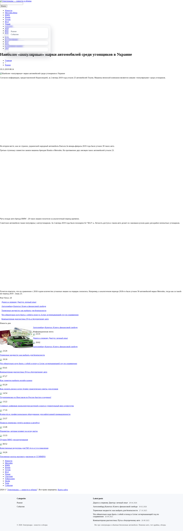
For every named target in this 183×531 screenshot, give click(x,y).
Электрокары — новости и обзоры (22, 490)
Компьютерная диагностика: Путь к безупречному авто (25, 319)
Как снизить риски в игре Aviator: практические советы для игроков (29, 389)
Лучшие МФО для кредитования (14, 440)
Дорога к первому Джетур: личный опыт (18, 302)
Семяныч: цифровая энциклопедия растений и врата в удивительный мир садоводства (37, 406)
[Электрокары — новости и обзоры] (15, 1)
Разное (8, 65)
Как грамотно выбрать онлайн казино (16, 380)
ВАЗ (7, 22)
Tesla (7, 483)
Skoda (7, 481)
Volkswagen (10, 479)
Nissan (7, 24)
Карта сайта (63, 490)
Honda (7, 17)
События (9, 485)
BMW (7, 15)
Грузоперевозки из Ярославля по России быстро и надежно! (25, 397)
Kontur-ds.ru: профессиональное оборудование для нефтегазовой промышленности (35, 414)
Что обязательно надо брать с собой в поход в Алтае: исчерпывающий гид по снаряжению (40, 315)
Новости (8, 10)
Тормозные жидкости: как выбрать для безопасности (23, 310)
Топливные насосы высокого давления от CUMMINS (23, 456)
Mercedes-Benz (11, 13)
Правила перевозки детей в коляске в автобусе (20, 423)
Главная (8, 60)
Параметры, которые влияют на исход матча (19, 431)
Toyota (7, 19)
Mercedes (9, 463)
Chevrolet (9, 476)
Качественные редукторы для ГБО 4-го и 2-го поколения (24, 448)
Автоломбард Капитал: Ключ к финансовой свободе (23, 306)
